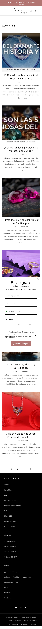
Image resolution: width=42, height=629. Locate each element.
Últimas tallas (9, 526)
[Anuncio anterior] (4, 3)
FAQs (6, 587)
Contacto (7, 598)
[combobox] (10, 312)
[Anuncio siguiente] (38, 3)
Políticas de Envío (11, 582)
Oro (5, 511)
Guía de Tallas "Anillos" (13, 505)
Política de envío (13, 624)
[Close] (38, 279)
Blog (6, 495)
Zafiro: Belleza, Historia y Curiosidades (21, 366)
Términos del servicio (30, 620)
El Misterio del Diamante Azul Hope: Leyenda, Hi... (21, 77)
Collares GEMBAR (10, 557)
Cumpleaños (9, 319)
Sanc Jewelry (15, 617)
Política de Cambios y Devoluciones (17, 577)
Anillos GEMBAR (10, 546)
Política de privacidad (14, 620)
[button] (4, 11)
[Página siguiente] (30, 469)
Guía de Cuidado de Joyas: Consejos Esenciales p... (21, 435)
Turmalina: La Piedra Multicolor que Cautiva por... (21, 221)
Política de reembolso (29, 617)
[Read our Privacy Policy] (36, 335)
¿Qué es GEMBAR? (10, 541)
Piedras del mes (10, 521)
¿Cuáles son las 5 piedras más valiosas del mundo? (21, 149)
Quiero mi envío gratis (21, 344)
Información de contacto (28, 624)
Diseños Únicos (10, 500)
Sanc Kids (8, 490)
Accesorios (8, 485)
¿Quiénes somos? (10, 572)
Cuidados (7, 593)
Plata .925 (8, 516)
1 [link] (11, 469)
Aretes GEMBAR (10, 552)
